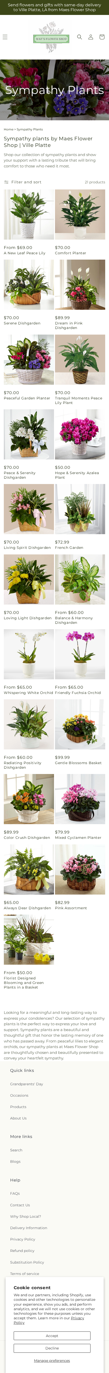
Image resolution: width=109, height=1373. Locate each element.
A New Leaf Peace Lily (25, 253)
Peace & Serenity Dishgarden (20, 475)
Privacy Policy (22, 1239)
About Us (18, 1118)
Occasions (19, 1095)
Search (16, 1150)
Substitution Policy (27, 1262)
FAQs (15, 1193)
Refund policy (22, 1250)
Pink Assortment (71, 908)
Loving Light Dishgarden (28, 618)
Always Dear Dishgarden (27, 908)
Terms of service (24, 1273)
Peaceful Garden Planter (27, 398)
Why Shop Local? (25, 1216)
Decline (52, 1348)
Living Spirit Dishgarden (27, 547)
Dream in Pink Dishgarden (69, 325)
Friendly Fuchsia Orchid (78, 692)
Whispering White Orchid (28, 692)
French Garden (69, 547)
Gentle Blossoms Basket (78, 763)
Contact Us (20, 1205)
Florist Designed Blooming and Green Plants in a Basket (24, 983)
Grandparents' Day (26, 1084)
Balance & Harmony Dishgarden (74, 620)
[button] (79, 37)
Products (18, 1107)
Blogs (15, 1161)
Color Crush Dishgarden (27, 837)
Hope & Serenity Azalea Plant (77, 475)
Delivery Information (28, 1228)
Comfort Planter (70, 253)
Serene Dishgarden (22, 323)
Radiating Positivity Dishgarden (23, 765)
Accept (52, 1335)
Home (8, 129)
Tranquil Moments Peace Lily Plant (78, 400)
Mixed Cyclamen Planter (78, 837)
